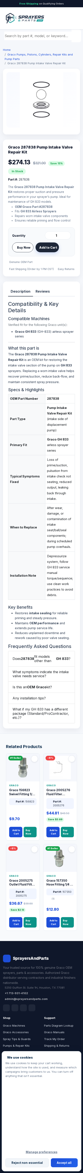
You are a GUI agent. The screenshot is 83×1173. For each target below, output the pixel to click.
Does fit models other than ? (41, 658)
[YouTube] (32, 1007)
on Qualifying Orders (41, 3)
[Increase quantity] (67, 235)
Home (7, 49)
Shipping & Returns (56, 1045)
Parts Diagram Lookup (58, 1025)
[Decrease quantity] (49, 235)
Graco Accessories (16, 1032)
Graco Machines (14, 1025)
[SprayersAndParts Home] (24, 18)
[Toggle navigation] (72, 18)
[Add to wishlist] (66, 247)
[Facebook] (6, 1007)
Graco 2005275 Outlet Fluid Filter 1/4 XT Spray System (22, 883)
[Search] (77, 35)
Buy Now (23, 247)
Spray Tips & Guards (17, 1039)
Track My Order (54, 1039)
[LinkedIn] (14, 1007)
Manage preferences (41, 1152)
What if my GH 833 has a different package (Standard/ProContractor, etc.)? (41, 713)
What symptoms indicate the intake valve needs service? (41, 674)
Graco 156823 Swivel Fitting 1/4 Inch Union (21, 792)
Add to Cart (48, 247)
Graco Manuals (54, 1032)
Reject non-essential (27, 1162)
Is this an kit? (32, 687)
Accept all (64, 1162)
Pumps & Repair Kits (16, 1045)
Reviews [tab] (43, 291)
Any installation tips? (29, 698)
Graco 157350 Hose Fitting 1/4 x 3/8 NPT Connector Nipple (59, 883)
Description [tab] (20, 291)
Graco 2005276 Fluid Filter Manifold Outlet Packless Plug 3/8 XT (59, 792)
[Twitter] (23, 1007)
